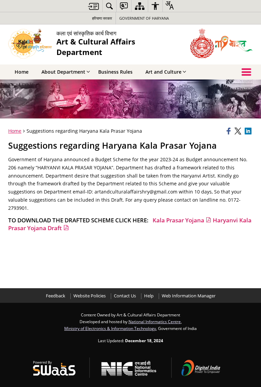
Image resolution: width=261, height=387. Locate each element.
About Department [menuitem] (63, 72)
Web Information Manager (188, 296)
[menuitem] (109, 6)
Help (149, 296)
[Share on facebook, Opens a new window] (229, 131)
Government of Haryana (144, 18)
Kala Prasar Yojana (179, 220)
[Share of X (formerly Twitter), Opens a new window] (238, 131)
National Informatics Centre (154, 321)
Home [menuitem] (22, 72)
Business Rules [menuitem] (115, 72)
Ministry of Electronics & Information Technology (110, 328)
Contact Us (125, 296)
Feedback (55, 296)
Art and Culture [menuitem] (163, 72)
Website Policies (89, 296)
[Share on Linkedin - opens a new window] (249, 131)
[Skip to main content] (93, 6)
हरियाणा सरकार (102, 18)
